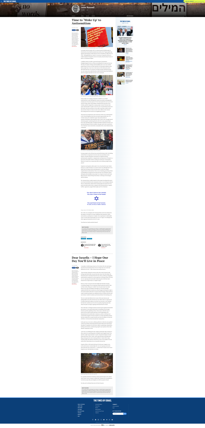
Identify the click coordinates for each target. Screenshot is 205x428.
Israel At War (89, 238)
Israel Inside (80, 407)
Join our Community (189, 1)
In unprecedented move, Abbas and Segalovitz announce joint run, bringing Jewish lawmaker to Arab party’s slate (125, 40)
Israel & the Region (81, 404)
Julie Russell (87, 7)
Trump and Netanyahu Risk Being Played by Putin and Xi (90, 245)
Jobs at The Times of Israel (99, 411)
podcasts (79, 414)
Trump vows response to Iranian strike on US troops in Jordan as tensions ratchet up (129, 58)
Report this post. (74, 46)
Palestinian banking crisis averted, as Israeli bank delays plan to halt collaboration (129, 66)
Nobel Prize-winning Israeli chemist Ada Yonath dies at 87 (129, 81)
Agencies (131, 61)
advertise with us (98, 409)
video (79, 416)
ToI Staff (127, 53)
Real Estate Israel (81, 411)
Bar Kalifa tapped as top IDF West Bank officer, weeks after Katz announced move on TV (129, 74)
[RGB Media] (103, 425)
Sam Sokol (125, 44)
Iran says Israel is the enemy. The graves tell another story (106, 245)
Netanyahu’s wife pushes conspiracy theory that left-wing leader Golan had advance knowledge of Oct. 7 (129, 50)
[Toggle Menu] (1, 1)
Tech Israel (80, 409)
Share (74, 267)
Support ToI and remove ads (199, 1)
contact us (97, 412)
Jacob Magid (127, 61)
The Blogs (83, 5)
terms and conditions (98, 404)
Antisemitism (83, 238)
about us (96, 407)
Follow (82, 10)
